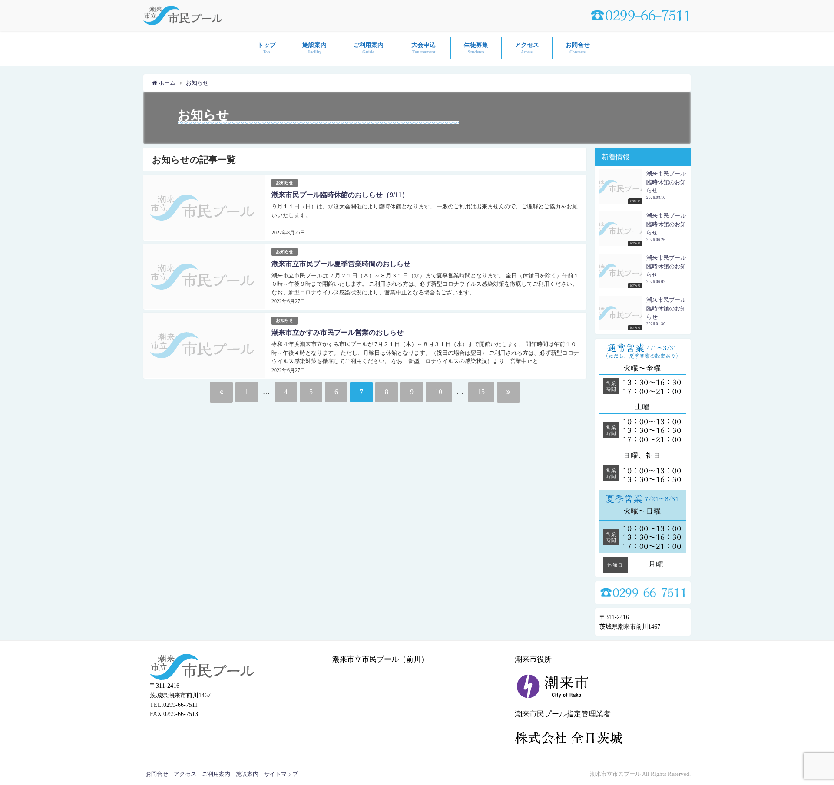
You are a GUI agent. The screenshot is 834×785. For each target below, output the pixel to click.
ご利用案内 (216, 774)
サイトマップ (281, 774)
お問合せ (157, 774)
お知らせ (284, 182)
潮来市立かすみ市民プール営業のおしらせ (337, 332)
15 (481, 392)
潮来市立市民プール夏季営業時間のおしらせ (340, 263)
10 (438, 392)
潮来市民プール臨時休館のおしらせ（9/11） (340, 194)
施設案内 (247, 774)
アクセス (185, 774)
